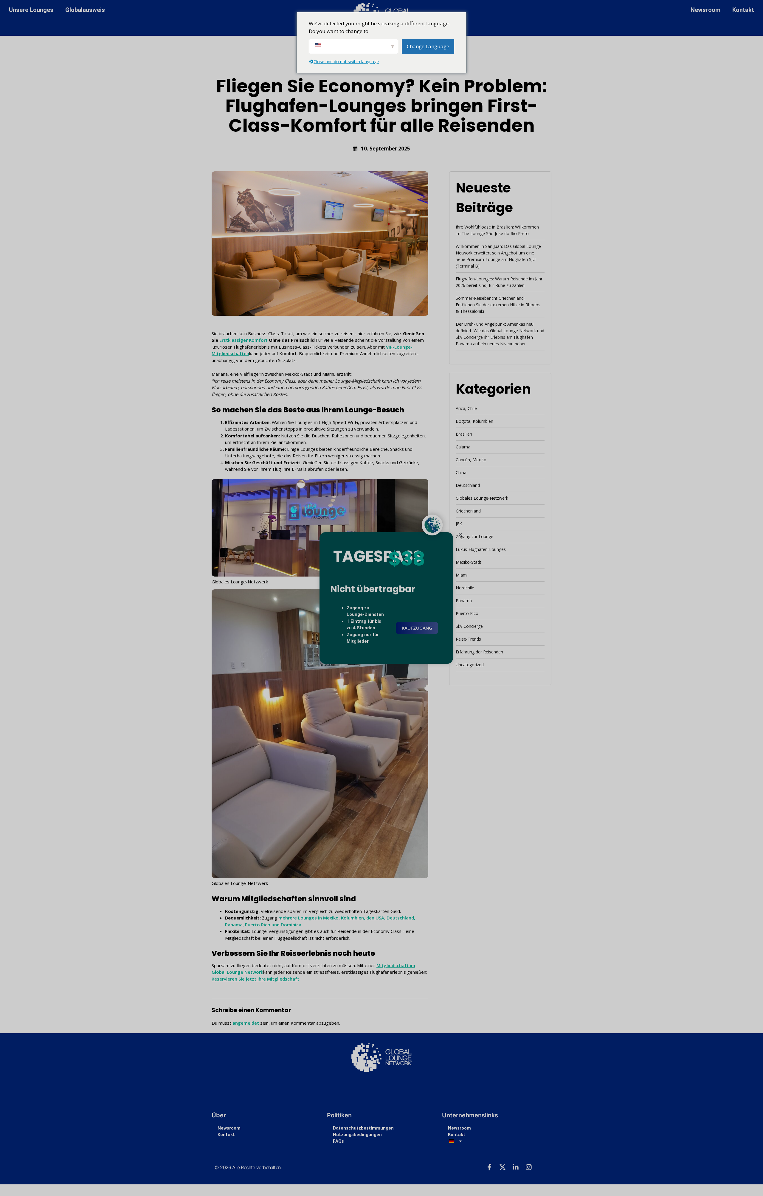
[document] (381, 598)
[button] (460, 534)
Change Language (428, 46)
